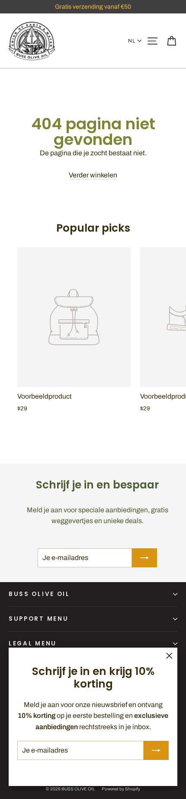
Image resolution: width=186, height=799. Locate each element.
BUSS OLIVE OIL (39, 594)
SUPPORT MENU (38, 619)
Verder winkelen (93, 175)
